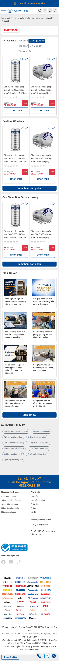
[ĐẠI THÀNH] (20, 594)
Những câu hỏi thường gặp (11, 500)
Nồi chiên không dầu (37, 454)
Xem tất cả (29, 415)
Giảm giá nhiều (37, 41)
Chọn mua (16, 110)
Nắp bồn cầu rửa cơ (14, 443)
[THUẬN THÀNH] (45, 602)
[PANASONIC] (33, 590)
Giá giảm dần (25, 51)
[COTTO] (7, 582)
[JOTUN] (7, 618)
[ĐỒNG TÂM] (45, 594)
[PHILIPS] (45, 590)
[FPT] (7, 598)
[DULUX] (33, 618)
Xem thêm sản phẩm (30, 188)
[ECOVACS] (7, 606)
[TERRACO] (20, 618)
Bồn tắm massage (42, 431)
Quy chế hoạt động (38, 500)
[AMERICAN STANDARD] (33, 582)
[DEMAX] (7, 602)
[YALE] (20, 598)
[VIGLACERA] (45, 577)
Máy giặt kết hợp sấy (14, 460)
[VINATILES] (33, 614)
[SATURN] (33, 598)
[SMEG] (33, 586)
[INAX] (7, 577)
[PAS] (45, 606)
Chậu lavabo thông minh (39, 443)
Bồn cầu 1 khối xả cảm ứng (17, 431)
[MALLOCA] (45, 582)
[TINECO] (33, 606)
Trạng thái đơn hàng (8, 496)
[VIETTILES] (33, 610)
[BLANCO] (20, 590)
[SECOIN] (7, 614)
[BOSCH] (45, 614)
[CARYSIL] (20, 610)
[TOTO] (20, 577)
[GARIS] (45, 586)
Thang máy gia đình (39, 524)
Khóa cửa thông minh (39, 448)
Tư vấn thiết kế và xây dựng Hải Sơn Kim (43, 533)
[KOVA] (20, 614)
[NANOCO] (7, 594)
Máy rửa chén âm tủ (14, 454)
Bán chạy (23, 46)
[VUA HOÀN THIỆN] (45, 598)
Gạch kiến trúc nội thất (15, 448)
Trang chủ (5, 18)
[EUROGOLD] (7, 590)
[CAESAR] (33, 577)
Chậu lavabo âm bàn (14, 437)
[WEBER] (20, 606)
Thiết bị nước (18, 18)
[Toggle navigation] (4, 11)
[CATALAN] (7, 610)
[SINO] (33, 602)
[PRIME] (20, 602)
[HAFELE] (20, 586)
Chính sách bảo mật (8, 512)
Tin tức (33, 508)
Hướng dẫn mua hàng (9, 504)
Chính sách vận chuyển (10, 508)
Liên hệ (33, 512)
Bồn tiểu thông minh (38, 437)
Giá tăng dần (36, 46)
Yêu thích (23, 41)
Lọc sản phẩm (11, 657)
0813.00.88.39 (29, 485)
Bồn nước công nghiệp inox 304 (41, 18)
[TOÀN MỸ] (33, 594)
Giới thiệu (34, 496)
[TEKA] (7, 586)
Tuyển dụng (35, 504)
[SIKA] (45, 610)
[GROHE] (20, 582)
